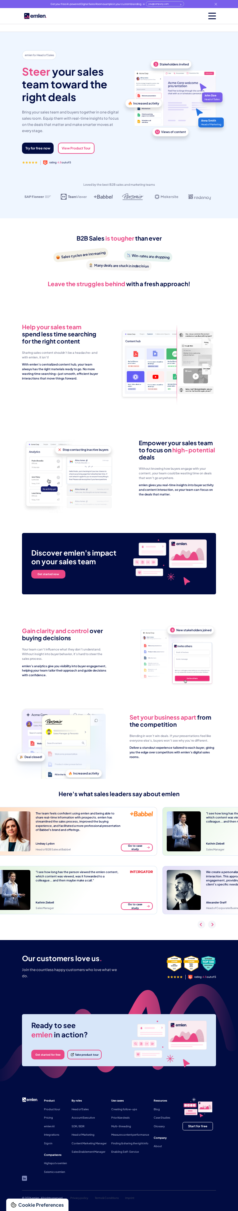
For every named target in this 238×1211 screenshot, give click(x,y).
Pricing (48, 1117)
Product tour (52, 1109)
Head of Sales (80, 1109)
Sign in (48, 1143)
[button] (207, 15)
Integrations (51, 1134)
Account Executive (83, 1117)
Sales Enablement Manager (88, 1151)
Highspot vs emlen (55, 1163)
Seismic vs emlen (54, 1171)
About (158, 1146)
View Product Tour (76, 148)
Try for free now (37, 148)
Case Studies (162, 1117)
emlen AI (49, 1126)
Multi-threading (121, 1126)
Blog (157, 1109)
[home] (35, 16)
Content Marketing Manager (89, 1143)
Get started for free (47, 1054)
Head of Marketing (83, 1134)
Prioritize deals (120, 1117)
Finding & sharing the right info (129, 1143)
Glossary (159, 1126)
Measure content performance (130, 1134)
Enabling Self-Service (125, 1151)
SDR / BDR (78, 1126)
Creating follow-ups (124, 1109)
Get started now (48, 574)
